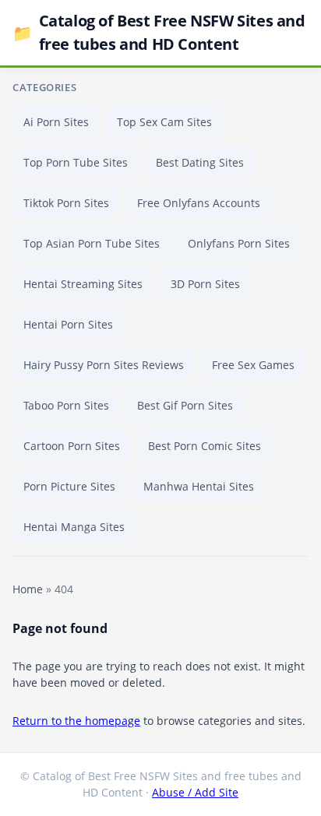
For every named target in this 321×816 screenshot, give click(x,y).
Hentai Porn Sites (68, 324)
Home (27, 589)
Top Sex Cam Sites (164, 121)
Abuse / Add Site (195, 792)
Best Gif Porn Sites (185, 405)
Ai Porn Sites (56, 121)
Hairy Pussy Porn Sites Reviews (103, 364)
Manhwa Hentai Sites (198, 486)
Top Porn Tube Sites (75, 162)
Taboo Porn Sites (66, 405)
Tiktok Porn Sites (66, 202)
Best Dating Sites (200, 162)
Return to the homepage (76, 720)
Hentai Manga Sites (74, 526)
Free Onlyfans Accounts (198, 202)
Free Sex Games (253, 364)
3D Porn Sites (205, 283)
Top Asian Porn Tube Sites (91, 243)
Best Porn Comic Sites (204, 445)
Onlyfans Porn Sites (239, 243)
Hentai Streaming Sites (83, 283)
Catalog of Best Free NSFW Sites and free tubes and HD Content (158, 32)
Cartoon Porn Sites (71, 445)
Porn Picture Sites (69, 486)
